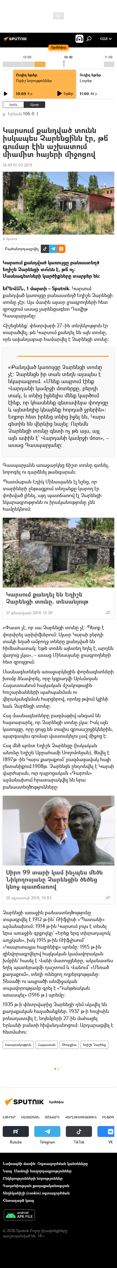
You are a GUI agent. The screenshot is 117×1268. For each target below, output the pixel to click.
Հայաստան (47, 1044)
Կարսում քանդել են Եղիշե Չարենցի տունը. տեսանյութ (47, 598)
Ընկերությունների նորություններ (33, 1178)
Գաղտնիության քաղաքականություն (36, 1185)
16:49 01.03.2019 (17, 165)
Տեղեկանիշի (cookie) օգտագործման (36, 1193)
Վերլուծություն (81, 1117)
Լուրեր (9, 1117)
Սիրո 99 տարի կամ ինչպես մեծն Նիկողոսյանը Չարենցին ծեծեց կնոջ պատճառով (54, 879)
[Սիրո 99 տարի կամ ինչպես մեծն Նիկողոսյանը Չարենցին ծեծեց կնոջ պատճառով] (58, 830)
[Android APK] (19, 1215)
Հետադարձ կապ (18, 1200)
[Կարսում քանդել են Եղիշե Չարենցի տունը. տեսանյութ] (58, 553)
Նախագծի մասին (19, 1163)
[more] (108, 612)
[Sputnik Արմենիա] (16, 40)
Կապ (7, 1170)
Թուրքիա (69, 1044)
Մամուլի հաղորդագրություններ (43, 1170)
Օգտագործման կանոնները (63, 1163)
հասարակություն (18, 1044)
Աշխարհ (52, 1117)
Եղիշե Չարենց (94, 1044)
